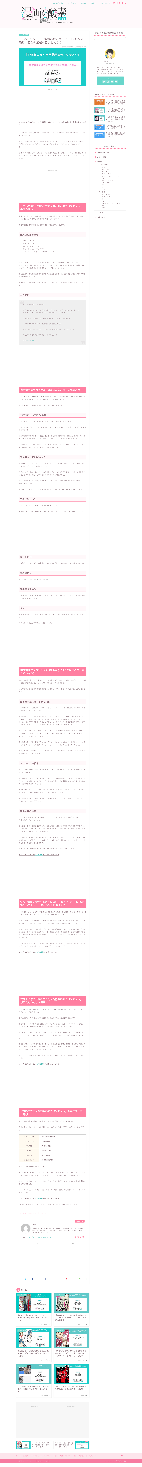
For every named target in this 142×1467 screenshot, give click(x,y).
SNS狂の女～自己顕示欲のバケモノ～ (29, 1213)
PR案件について (105, 3)
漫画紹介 (83, 3)
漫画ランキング (106, 169)
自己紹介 (93, 3)
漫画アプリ (105, 171)
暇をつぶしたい (43, 1213)
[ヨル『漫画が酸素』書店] (44, 22)
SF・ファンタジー (107, 174)
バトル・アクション (107, 180)
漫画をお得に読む (58, 3)
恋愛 (103, 185)
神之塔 (103, 167)
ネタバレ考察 (103, 164)
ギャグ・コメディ (107, 182)
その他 (103, 189)
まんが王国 (30, 341)
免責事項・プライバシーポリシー (26, 1461)
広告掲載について (42, 1461)
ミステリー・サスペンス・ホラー (111, 176)
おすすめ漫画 (72, 3)
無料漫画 (102, 192)
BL (102, 187)
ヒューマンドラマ (24, 35)
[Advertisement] (52, 104)
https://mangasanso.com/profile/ (40, 1237)
